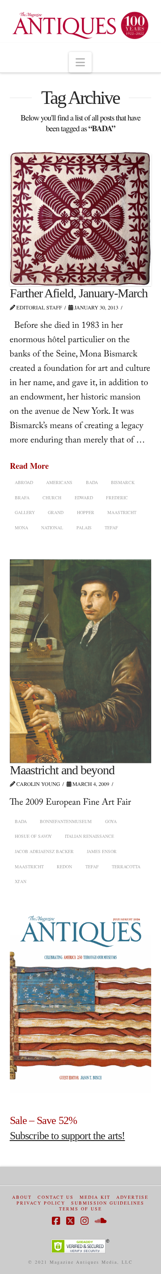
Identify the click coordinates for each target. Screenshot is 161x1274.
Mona (21, 527)
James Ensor (102, 851)
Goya (111, 821)
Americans (59, 482)
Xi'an (20, 881)
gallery (25, 512)
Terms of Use (80, 1209)
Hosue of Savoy (33, 836)
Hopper (85, 512)
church (51, 497)
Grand (56, 512)
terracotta (126, 866)
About (22, 1197)
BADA (92, 482)
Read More (29, 466)
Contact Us (56, 1197)
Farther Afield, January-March (79, 293)
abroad (24, 482)
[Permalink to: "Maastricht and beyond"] (81, 661)
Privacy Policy (41, 1203)
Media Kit (95, 1197)
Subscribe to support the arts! (67, 1135)
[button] (80, 62)
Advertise (132, 1197)
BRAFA (22, 497)
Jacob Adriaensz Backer (44, 851)
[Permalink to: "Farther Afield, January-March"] (81, 219)
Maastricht (121, 512)
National (52, 527)
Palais (84, 527)
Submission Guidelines (107, 1203)
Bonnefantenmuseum (66, 821)
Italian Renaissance (89, 836)
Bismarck (123, 482)
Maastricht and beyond (62, 770)
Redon (64, 866)
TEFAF (111, 527)
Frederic (117, 497)
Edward (84, 497)
